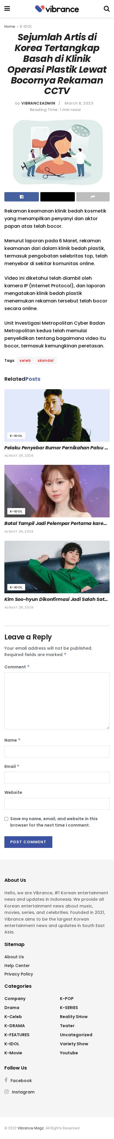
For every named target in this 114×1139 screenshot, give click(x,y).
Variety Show (74, 1044)
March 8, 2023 (79, 103)
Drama (11, 1008)
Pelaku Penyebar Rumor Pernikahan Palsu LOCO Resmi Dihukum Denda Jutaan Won (54, 448)
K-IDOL (26, 26)
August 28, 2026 (18, 607)
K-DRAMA (14, 1026)
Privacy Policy (18, 974)
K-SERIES (69, 1008)
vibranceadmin (38, 103)
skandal (46, 360)
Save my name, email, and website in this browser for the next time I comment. (54, 822)
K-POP (67, 998)
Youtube (69, 1053)
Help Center (17, 965)
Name (12, 740)
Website (13, 792)
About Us (14, 957)
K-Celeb (13, 1017)
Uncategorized (76, 1035)
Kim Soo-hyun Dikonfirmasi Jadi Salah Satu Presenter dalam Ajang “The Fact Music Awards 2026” (56, 599)
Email (12, 766)
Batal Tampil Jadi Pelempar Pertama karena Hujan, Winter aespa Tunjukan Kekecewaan (57, 523)
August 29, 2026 (18, 455)
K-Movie (13, 1053)
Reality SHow (74, 1017)
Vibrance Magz (31, 1128)
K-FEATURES (17, 1035)
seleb (25, 360)
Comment (17, 667)
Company (14, 998)
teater (67, 1026)
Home (9, 26)
